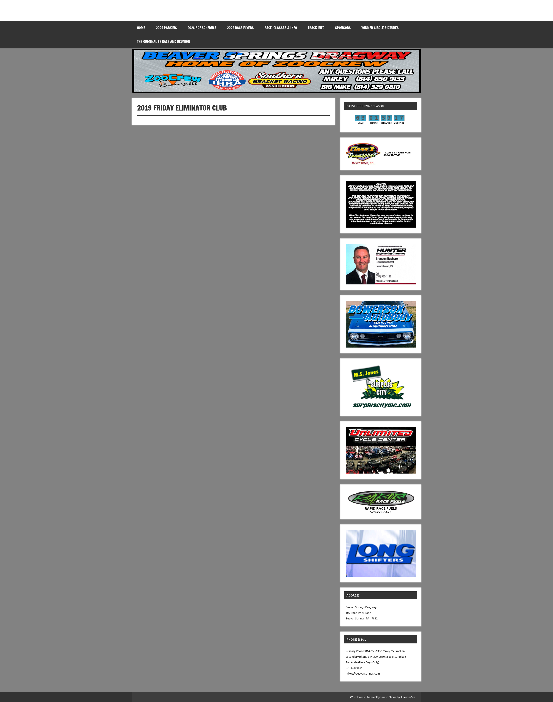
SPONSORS (343, 27)
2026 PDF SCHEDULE (202, 27)
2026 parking (166, 27)
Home (141, 27)
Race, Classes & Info (280, 27)
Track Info (316, 27)
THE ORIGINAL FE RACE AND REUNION (163, 41)
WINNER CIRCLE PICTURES (380, 27)
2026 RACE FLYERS (240, 27)
